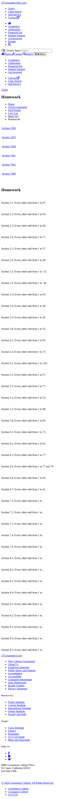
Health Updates (16, 685)
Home (7, 54)
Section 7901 (9, 155)
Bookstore (13, 733)
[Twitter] (9, 759)
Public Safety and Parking (21, 670)
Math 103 (13, 116)
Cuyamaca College (18, 791)
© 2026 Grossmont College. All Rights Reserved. (27, 782)
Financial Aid (15, 32)
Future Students (16, 702)
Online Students (16, 711)
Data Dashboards (17, 682)
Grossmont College (18, 788)
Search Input (13, 50)
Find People (14, 110)
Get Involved (15, 38)
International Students (19, 708)
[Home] (9, 23)
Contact (18, 54)
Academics (14, 26)
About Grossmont (17, 107)
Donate (12, 41)
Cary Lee (13, 113)
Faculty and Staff (17, 714)
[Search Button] (9, 44)
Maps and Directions (19, 739)
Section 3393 (9, 137)
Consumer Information (20, 679)
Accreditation (15, 673)
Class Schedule (16, 727)
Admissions (14, 29)
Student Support (16, 35)
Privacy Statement (17, 688)
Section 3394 (9, 146)
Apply (11, 8)
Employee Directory (18, 667)
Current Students (17, 705)
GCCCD (13, 794)
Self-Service (14, 14)
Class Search (15, 11)
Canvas (12, 17)
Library (12, 730)
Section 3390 (9, 128)
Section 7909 (9, 173)
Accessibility (15, 676)
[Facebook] (9, 753)
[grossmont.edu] (14, 2)
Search (29, 54)
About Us (13, 664)
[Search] (3, 50)
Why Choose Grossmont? (21, 661)
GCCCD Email (16, 736)
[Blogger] (9, 756)
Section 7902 (9, 164)
